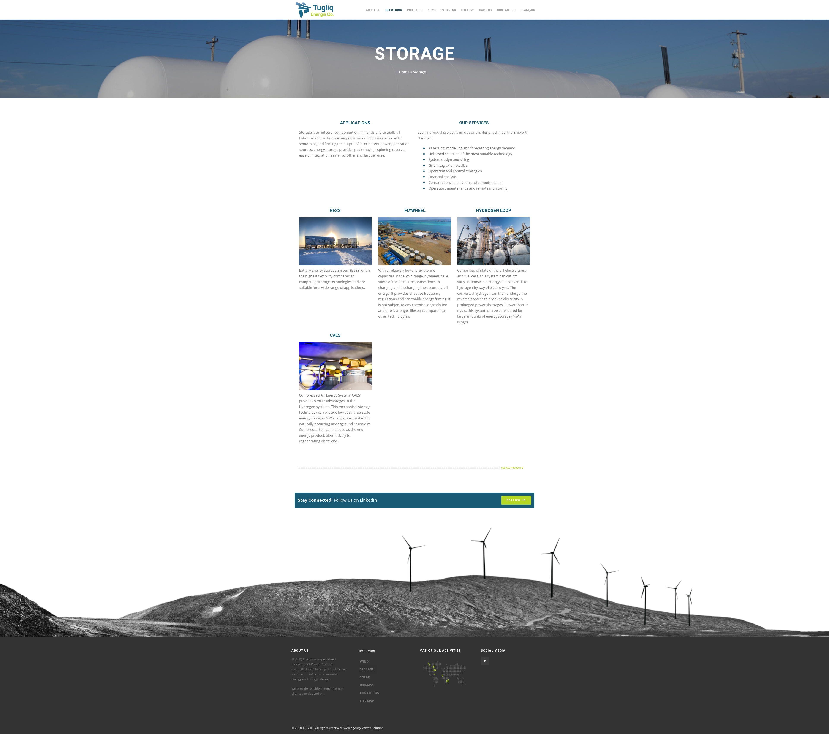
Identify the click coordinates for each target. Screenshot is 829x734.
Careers (485, 10)
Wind (364, 661)
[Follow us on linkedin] (485, 661)
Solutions (393, 10)
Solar (365, 677)
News (431, 10)
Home (404, 71)
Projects (414, 10)
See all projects (512, 468)
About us (373, 10)
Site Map (367, 701)
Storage (367, 669)
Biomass (367, 685)
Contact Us (506, 10)
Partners (448, 10)
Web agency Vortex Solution (363, 728)
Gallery (467, 10)
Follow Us (516, 500)
